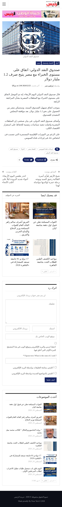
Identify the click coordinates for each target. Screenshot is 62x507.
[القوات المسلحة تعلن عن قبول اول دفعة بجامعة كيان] (45, 211)
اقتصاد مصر (32, 149)
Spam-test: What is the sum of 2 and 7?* (40, 356)
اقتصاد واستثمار (48, 63)
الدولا (23, 149)
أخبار (57, 63)
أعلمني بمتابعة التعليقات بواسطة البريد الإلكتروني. (33, 368)
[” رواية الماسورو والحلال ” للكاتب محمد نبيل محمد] (50, 433)
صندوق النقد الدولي (52, 153)
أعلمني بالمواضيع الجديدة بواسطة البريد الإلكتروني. (32, 373)
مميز (38, 63)
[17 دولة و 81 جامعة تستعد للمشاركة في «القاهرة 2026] (17, 247)
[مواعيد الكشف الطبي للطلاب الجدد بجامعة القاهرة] (45, 247)
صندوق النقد (14, 149)
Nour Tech (35, 501)
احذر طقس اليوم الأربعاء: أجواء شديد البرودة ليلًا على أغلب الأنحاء (15, 179)
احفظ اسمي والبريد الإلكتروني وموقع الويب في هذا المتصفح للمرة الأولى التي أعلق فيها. (31, 348)
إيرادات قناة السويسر (46, 149)
